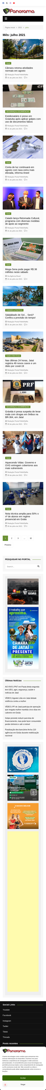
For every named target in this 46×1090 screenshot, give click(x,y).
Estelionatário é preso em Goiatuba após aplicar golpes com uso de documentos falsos (23, 119)
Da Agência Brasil (14, 276)
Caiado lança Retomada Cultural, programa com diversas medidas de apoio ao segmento (22, 221)
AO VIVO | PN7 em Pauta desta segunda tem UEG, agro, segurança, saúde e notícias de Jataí (22, 690)
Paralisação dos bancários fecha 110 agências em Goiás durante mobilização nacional (22, 733)
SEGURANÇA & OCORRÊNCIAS (17, 111)
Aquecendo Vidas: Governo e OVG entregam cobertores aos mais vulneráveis (21, 465)
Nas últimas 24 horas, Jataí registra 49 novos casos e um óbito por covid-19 (20, 363)
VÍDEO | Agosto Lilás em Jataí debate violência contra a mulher (20, 699)
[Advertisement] (23, 911)
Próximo (8, 545)
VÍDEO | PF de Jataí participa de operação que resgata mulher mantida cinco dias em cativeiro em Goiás (23, 710)
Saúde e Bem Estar (13, 356)
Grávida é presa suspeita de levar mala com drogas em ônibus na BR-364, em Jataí (23, 414)
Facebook (7, 1015)
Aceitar (23, 1078)
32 (31, 538)
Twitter (5, 1026)
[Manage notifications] (5, 1085)
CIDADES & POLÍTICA (14, 310)
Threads (6, 1037)
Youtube (6, 1010)
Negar (23, 1084)
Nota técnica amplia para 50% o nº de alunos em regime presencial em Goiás (22, 516)
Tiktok (5, 1032)
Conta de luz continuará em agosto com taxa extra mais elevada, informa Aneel (19, 170)
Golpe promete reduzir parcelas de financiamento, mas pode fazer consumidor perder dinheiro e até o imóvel (23, 721)
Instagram (7, 1021)
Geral (8, 63)
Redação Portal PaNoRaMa (17, 75)
